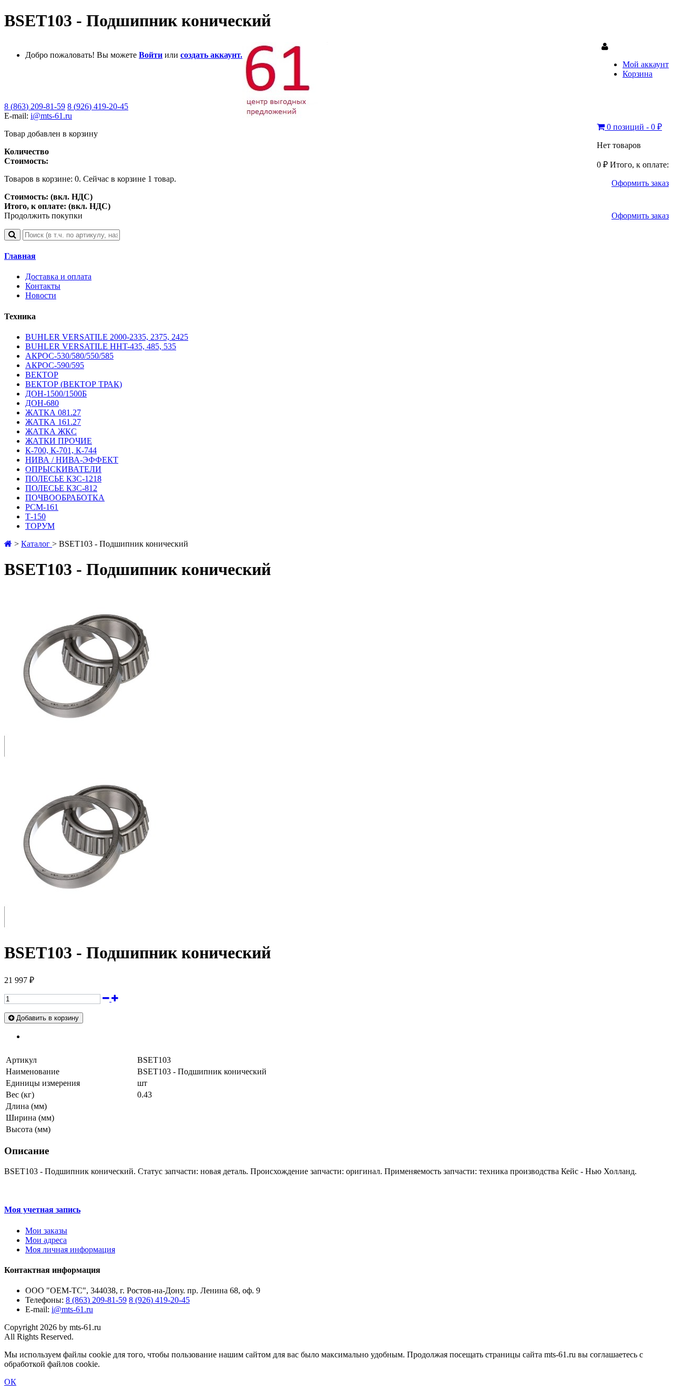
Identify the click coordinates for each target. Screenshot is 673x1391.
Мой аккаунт (646, 64)
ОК (10, 1381)
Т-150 (35, 516)
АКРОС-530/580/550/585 (69, 355)
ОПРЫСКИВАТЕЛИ (63, 469)
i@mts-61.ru (51, 115)
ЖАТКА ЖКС (51, 431)
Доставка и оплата (58, 276)
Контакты (42, 285)
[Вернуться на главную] (8, 543)
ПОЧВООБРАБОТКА (65, 497)
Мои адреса (46, 1240)
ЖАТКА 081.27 (53, 412)
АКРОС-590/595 (54, 365)
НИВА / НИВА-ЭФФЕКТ (71, 459)
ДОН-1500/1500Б (56, 393)
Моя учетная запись (42, 1209)
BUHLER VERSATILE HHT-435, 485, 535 (100, 346)
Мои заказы (46, 1230)
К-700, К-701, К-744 (61, 450)
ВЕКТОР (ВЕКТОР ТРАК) (73, 384)
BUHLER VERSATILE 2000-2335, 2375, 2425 (106, 336)
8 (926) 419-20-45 (97, 106)
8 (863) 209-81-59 (34, 106)
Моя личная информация (70, 1249)
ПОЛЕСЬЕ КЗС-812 (61, 488)
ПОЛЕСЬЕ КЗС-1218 (63, 478)
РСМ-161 (41, 507)
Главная (20, 256)
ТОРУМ (40, 525)
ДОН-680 (42, 403)
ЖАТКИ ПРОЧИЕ (58, 440)
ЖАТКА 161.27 (53, 421)
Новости (40, 295)
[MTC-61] (285, 115)
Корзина (637, 73)
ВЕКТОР (41, 374)
